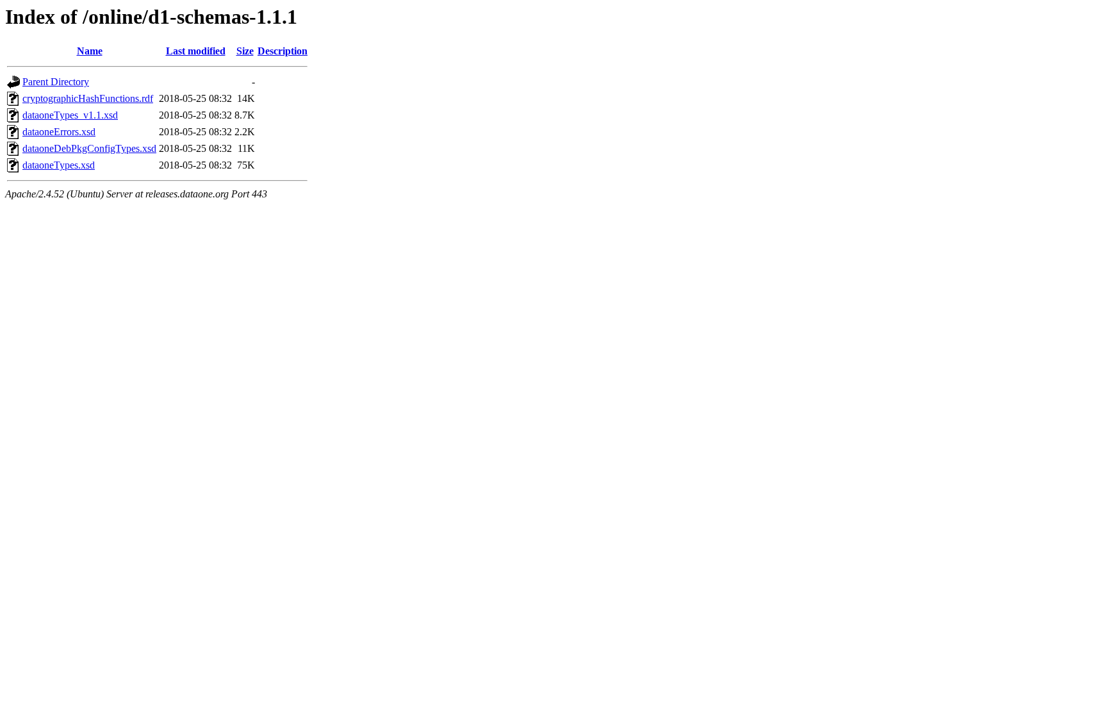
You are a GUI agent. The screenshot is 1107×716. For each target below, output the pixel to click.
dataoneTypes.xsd (58, 165)
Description (283, 51)
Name (89, 51)
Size (245, 51)
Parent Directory (55, 81)
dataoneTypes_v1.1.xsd (70, 115)
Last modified (196, 51)
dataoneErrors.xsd (58, 131)
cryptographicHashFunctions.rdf (87, 98)
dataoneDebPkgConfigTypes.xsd (89, 148)
